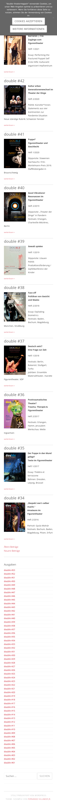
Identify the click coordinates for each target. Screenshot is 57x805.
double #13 (9, 718)
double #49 (9, 585)
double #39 (14, 241)
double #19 (9, 696)
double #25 (9, 673)
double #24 (9, 677)
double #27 (9, 666)
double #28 (9, 662)
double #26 (9, 670)
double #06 (9, 744)
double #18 (9, 699)
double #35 (14, 448)
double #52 (9, 574)
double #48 (9, 588)
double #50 (9, 581)
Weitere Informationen (28, 29)
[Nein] (53, 17)
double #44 (9, 603)
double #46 (9, 596)
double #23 (9, 681)
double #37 (14, 341)
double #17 (9, 703)
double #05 (9, 747)
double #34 (14, 498)
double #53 (9, 570)
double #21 (9, 688)
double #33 (9, 644)
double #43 (9, 607)
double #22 (9, 685)
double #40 (14, 187)
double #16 (9, 707)
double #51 (9, 577)
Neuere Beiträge (12, 550)
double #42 (14, 80)
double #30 (9, 655)
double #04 (9, 751)
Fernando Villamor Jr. (39, 799)
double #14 (9, 714)
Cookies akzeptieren (28, 21)
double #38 (14, 287)
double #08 (9, 736)
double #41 (14, 134)
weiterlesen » (9, 72)
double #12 (9, 722)
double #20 (9, 692)
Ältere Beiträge (11, 546)
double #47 (9, 592)
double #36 (14, 394)
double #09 (9, 733)
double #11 (9, 725)
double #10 (9, 729)
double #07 (9, 740)
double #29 (9, 659)
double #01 (9, 762)
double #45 (9, 599)
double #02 (9, 759)
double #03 (9, 755)
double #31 (9, 651)
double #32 (9, 648)
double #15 (9, 710)
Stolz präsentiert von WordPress (28, 795)
